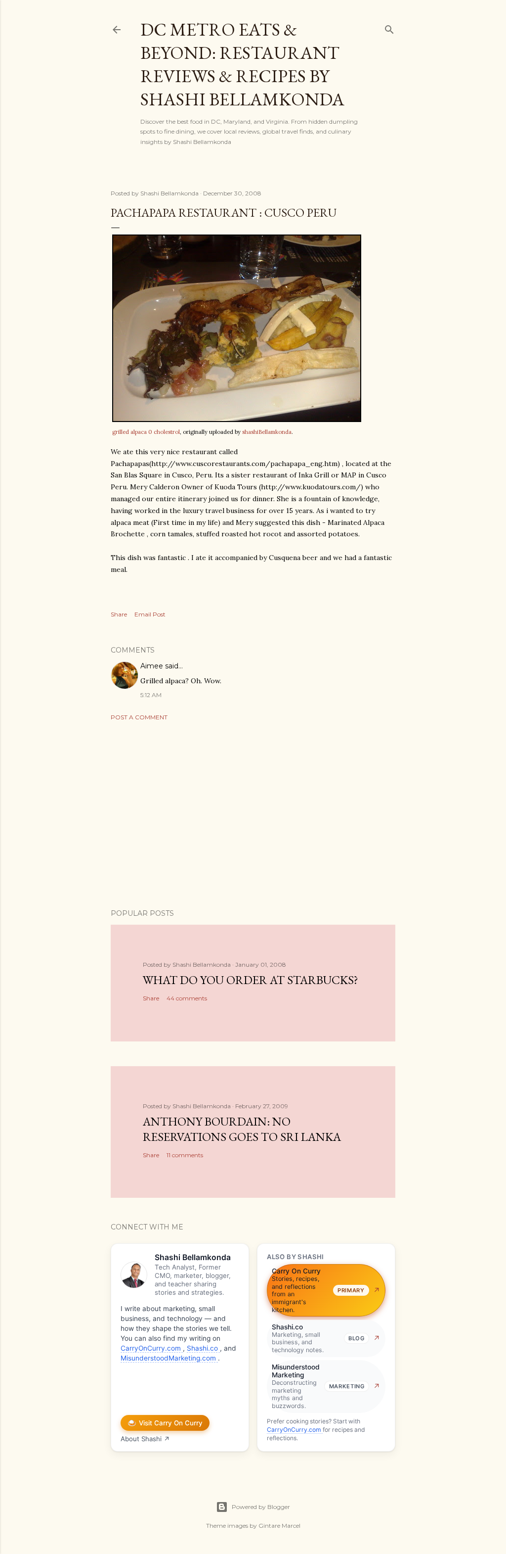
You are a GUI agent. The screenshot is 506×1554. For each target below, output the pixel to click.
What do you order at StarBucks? (250, 980)
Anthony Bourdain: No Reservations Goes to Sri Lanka (242, 1129)
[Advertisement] (253, 815)
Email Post (150, 614)
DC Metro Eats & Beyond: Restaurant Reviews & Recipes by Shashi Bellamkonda (242, 64)
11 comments (185, 1155)
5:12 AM (151, 695)
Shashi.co (203, 1348)
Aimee (151, 665)
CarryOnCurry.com (152, 1348)
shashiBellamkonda (267, 431)
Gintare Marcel (279, 1525)
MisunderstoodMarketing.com (169, 1358)
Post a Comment (139, 717)
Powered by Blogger (261, 1506)
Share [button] (119, 614)
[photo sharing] (236, 419)
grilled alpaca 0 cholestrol (146, 431)
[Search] (389, 27)
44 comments (187, 998)
